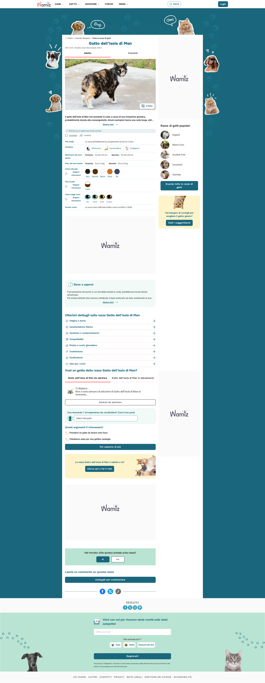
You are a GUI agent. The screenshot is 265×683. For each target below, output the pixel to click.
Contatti (106, 677)
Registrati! (133, 656)
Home (70, 38)
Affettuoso (96, 148)
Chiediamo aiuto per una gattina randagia (90, 439)
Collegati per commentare (110, 579)
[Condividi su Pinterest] (140, 607)
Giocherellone (115, 148)
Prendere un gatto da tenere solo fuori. (88, 432)
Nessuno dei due (146, 645)
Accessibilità (183, 677)
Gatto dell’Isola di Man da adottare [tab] (87, 378)
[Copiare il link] (118, 591)
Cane (118, 645)
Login (223, 4)
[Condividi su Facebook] (102, 591)
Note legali (135, 677)
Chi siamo (79, 677)
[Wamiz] (44, 4)
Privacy (119, 677)
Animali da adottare (110, 402)
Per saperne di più (110, 446)
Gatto (131, 645)
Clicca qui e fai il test (99, 468)
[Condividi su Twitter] (110, 591)
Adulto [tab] (87, 53)
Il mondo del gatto (82, 38)
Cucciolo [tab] (133, 53)
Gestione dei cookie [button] (158, 677)
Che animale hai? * (132, 639)
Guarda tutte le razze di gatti (179, 186)
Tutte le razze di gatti (101, 38)
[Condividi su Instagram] (135, 607)
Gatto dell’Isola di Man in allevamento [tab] (133, 378)
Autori (92, 677)
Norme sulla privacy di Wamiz (155, 664)
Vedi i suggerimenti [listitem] (179, 222)
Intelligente (134, 148)
